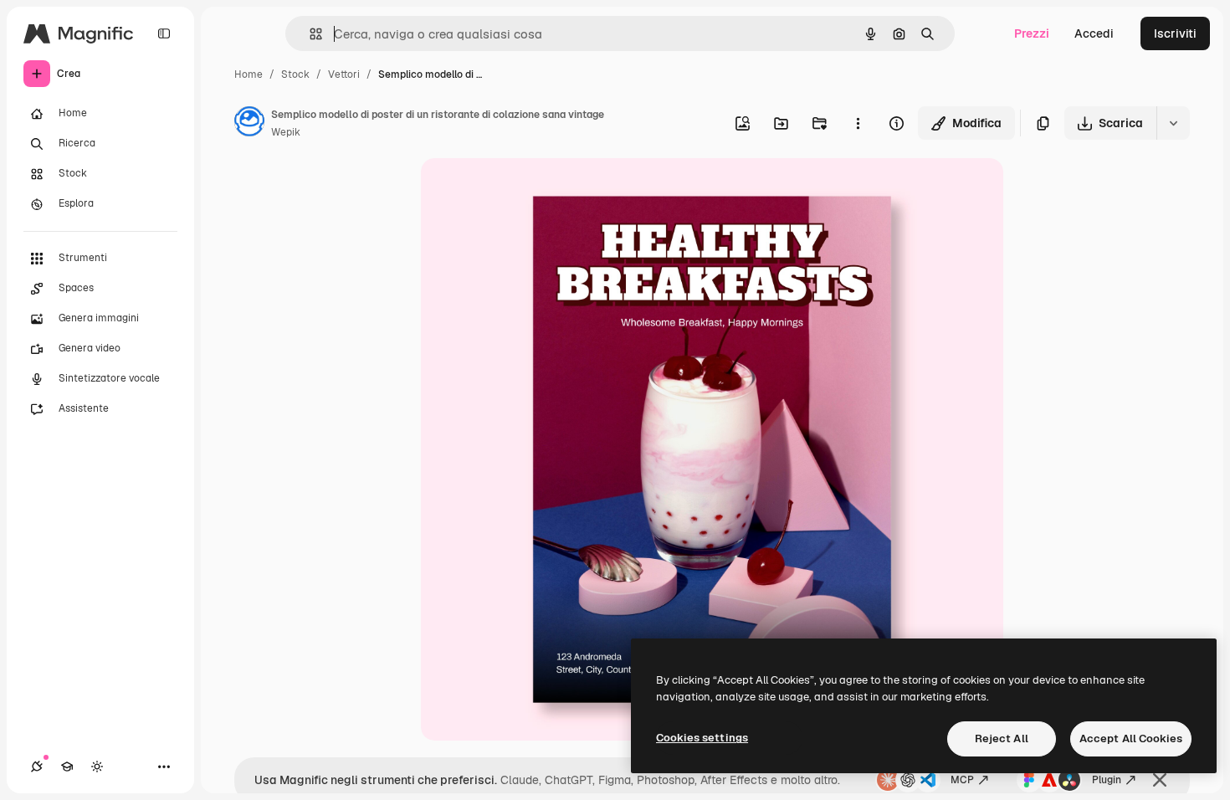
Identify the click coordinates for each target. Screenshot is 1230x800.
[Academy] (67, 766)
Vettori (344, 74)
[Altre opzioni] (857, 123)
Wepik (285, 132)
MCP (962, 780)
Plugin (1106, 780)
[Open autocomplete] (309, 34)
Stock (295, 74)
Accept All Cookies (1130, 738)
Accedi (1094, 33)
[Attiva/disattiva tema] (97, 766)
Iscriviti (1175, 33)
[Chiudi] (1160, 780)
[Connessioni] (36, 766)
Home (248, 74)
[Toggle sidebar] (164, 33)
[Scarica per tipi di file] (1173, 123)
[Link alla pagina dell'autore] (249, 123)
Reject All (1001, 738)
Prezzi (1031, 33)
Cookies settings (702, 738)
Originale (531, 190)
